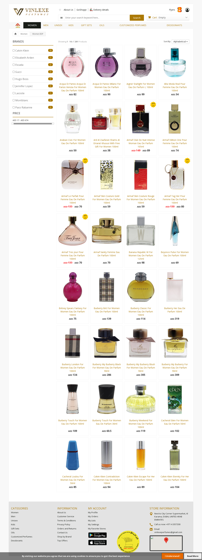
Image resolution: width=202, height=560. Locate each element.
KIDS (71, 25)
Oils (13, 532)
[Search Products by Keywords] (61, 18)
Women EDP (37, 34)
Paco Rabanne (33, 107)
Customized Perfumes (21, 536)
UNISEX (58, 25)
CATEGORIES (19, 508)
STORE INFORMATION (164, 508)
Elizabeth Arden (33, 57)
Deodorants (17, 540)
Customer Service (65, 516)
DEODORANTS (174, 25)
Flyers (172, 9)
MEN (45, 25)
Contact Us (62, 532)
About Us (68, 9)
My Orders (93, 516)
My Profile (93, 512)
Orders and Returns (66, 528)
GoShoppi (81, 9)
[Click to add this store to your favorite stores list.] (60, 9)
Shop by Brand (64, 536)
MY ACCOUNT (97, 508)
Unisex (14, 520)
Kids (13, 524)
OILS (101, 25)
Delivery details (101, 9)
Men (13, 516)
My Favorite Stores (97, 528)
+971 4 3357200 (173, 524)
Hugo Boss (33, 79)
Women (24, 34)
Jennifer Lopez (33, 86)
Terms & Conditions (66, 520)
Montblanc (33, 100)
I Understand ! (172, 556)
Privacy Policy (63, 524)
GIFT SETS (86, 25)
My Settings (93, 524)
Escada (33, 65)
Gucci (33, 72)
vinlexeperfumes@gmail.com (168, 532)
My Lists (92, 520)
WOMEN (32, 25)
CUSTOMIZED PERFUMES (133, 25)
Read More (192, 556)
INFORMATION (67, 508)
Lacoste (33, 93)
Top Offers (62, 540)
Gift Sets (15, 528)
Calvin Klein (33, 50)
